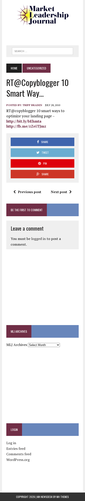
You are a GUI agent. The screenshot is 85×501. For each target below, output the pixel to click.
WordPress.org (18, 459)
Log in (11, 442)
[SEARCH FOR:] (42, 50)
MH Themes (62, 497)
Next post (59, 191)
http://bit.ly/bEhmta (23, 121)
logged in (38, 238)
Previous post (29, 191)
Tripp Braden (32, 105)
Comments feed (18, 454)
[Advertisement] (45, 33)
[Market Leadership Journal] (42, 15)
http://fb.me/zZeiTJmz (26, 126)
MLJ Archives (16, 344)
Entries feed (15, 448)
